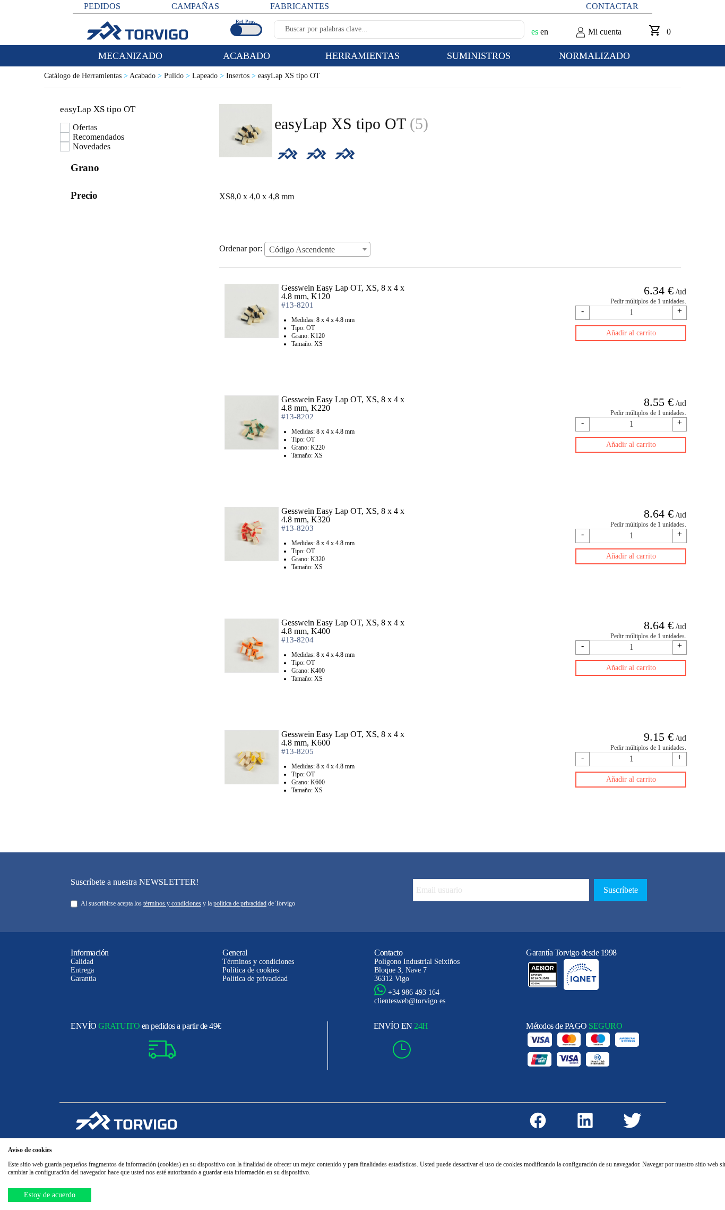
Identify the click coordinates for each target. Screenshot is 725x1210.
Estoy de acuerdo (49, 1195)
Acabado (147, 76)
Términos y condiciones (258, 962)
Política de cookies (250, 970)
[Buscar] (503, 32)
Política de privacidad (255, 979)
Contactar (612, 6)
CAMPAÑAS (195, 6)
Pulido (178, 76)
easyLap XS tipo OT (289, 76)
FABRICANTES (299, 6)
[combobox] (317, 249)
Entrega (82, 970)
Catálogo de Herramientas (87, 76)
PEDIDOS (102, 6)
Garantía (83, 979)
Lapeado (209, 76)
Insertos (242, 76)
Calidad (82, 962)
